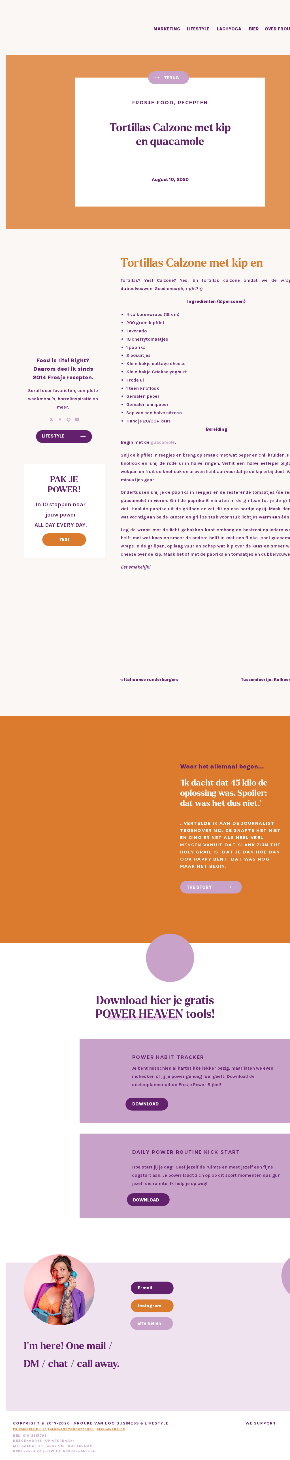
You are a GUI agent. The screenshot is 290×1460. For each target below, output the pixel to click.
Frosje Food (153, 102)
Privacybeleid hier (30, 1429)
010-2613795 (35, 1436)
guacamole (163, 442)
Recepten (193, 102)
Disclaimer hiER (111, 1429)
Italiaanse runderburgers (151, 679)
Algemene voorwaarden (72, 1429)
